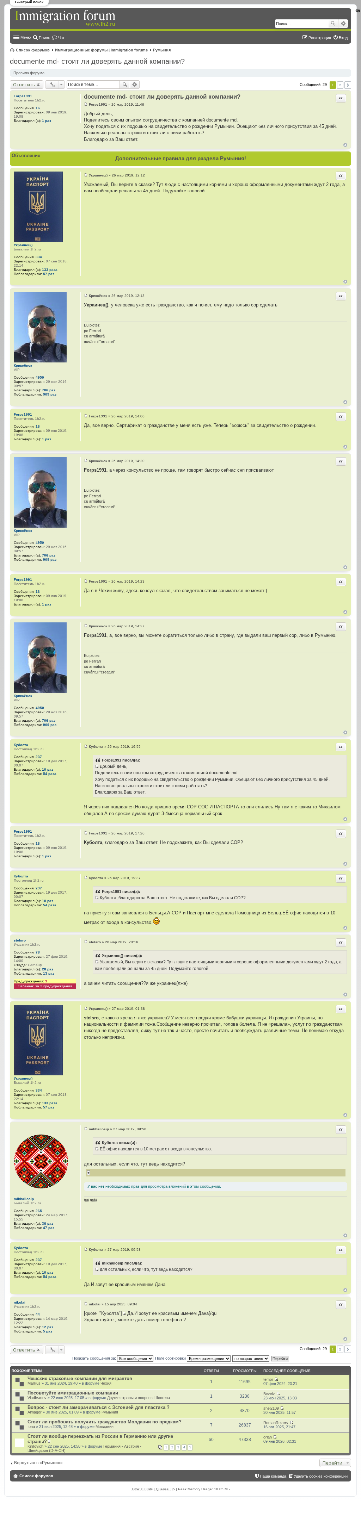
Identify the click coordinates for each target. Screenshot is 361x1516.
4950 (40, 377)
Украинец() (23, 245)
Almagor (34, 1412)
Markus (34, 1383)
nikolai (19, 1302)
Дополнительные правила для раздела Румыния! (180, 158)
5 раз (47, 1331)
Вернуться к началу (345, 145)
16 (38, 108)
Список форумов (33, 50)
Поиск (333, 23)
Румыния (162, 50)
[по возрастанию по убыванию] (251, 1358)
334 (39, 257)
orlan (267, 1437)
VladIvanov (37, 1398)
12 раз (47, 1327)
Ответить (24, 84)
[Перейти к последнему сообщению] (276, 1379)
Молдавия (105, 1426)
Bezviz (269, 1394)
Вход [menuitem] (343, 38)
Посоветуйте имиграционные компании (72, 1393)
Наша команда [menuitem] (273, 1476)
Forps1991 (23, 96)
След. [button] (347, 85)
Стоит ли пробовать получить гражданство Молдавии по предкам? (104, 1421)
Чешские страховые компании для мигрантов (79, 1378)
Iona (31, 1426)
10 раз (47, 769)
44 (38, 1314)
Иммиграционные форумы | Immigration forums (101, 50)
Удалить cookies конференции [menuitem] (321, 1476)
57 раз (48, 274)
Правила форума (28, 73)
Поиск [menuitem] (44, 38)
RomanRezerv (275, 1423)
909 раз (49, 394)
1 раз (46, 121)
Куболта (21, 745)
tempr (268, 1379)
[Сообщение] (86, 104)
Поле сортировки (171, 1358)
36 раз (47, 1223)
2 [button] (340, 85)
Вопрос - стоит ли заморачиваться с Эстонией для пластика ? (98, 1407)
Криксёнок (23, 365)
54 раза (49, 774)
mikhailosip (24, 1199)
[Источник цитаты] (97, 766)
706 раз (48, 390)
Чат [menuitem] (61, 38)
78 (38, 952)
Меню (25, 37)
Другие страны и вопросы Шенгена (138, 1398)
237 (39, 757)
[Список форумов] (66, 18)
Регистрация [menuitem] (319, 38)
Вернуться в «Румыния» (38, 1462)
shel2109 (271, 1408)
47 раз (48, 1228)
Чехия (105, 1383)
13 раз (48, 973)
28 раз (47, 969)
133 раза (49, 270)
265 (39, 1211)
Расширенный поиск (343, 23)
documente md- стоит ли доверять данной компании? (97, 61)
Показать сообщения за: (94, 1358)
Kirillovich (35, 1446)
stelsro (20, 940)
